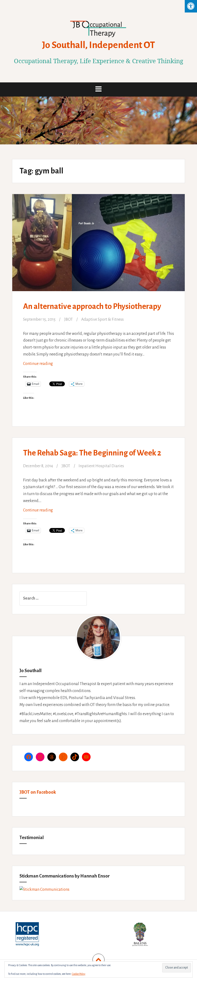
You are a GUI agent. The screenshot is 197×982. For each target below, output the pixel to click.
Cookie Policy (78, 973)
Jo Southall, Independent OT (98, 45)
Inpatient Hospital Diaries (101, 466)
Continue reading (50, 365)
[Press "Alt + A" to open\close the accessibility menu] (191, 6)
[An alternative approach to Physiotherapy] (98, 246)
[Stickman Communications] (44, 889)
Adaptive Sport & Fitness (102, 319)
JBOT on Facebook (37, 792)
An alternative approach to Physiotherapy (92, 306)
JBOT (68, 319)
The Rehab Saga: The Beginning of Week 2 (92, 453)
